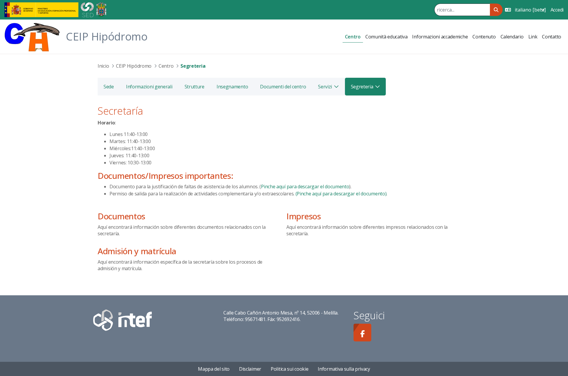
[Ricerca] (496, 9)
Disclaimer (250, 369)
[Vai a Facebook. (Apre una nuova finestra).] (362, 332)
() (340, 193)
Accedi (557, 10)
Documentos (121, 216)
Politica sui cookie (289, 369)
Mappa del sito (214, 369)
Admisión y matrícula (137, 251)
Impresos (303, 216)
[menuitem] (353, 37)
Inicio (103, 66)
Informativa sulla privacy (344, 369)
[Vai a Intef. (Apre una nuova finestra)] (122, 319)
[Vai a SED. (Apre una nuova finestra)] (87, 9)
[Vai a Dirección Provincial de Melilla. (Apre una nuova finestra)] (101, 9)
